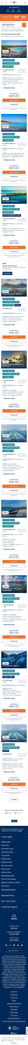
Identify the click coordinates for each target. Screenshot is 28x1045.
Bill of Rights (14, 1009)
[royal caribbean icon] (14, 1033)
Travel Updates (14, 1012)
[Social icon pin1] (6, 945)
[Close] (26, 1036)
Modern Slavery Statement (14, 1003)
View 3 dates (14, 784)
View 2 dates (14, 486)
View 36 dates (14, 172)
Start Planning (14, 940)
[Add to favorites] (19, 70)
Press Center (14, 1015)
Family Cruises (5, 869)
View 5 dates (14, 411)
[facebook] (10, 945)
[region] (14, 1040)
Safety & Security (14, 1006)
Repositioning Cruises (7, 875)
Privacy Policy (14, 994)
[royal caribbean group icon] (13, 1030)
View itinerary (14, 104)
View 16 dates (14, 561)
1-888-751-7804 (14, 934)
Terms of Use (14, 997)
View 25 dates (14, 247)
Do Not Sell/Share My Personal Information (14, 1021)
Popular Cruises (6, 842)
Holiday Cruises (6, 858)
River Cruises (5, 885)
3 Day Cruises (5, 855)
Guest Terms (14, 991)
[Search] (6, 3)
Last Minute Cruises (7, 852)
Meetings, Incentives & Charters (10, 882)
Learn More (7, 273)
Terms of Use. (10, 1040)
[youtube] (22, 945)
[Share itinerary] (24, 70)
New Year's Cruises (7, 865)
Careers (14, 1000)
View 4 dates (14, 100)
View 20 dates (14, 710)
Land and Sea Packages (8, 879)
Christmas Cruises (6, 862)
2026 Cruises (5, 845)
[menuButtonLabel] (2, 2)
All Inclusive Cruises (7, 848)
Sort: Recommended (16, 30)
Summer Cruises (6, 872)
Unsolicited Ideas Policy (14, 1018)
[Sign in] (25, 3)
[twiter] (18, 945)
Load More (14, 799)
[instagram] (14, 945)
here (20, 831)
